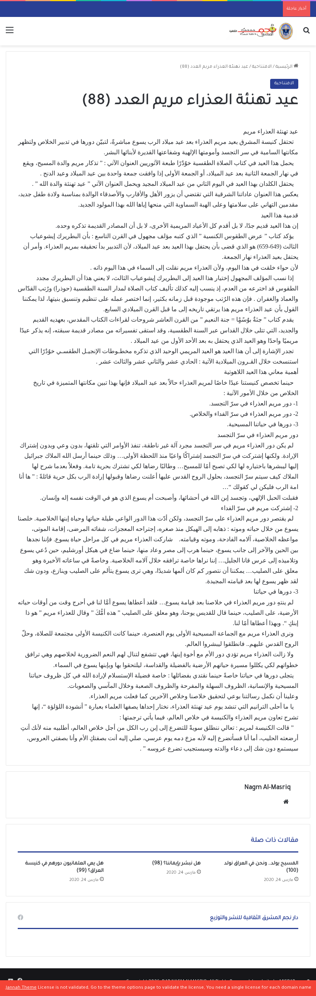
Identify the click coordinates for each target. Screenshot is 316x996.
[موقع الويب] (286, 801)
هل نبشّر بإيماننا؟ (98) (176, 863)
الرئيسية (285, 67)
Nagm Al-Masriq (267, 787)
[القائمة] (9, 34)
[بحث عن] (306, 34)
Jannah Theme (21, 988)
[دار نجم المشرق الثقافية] (260, 31)
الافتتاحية (262, 67)
